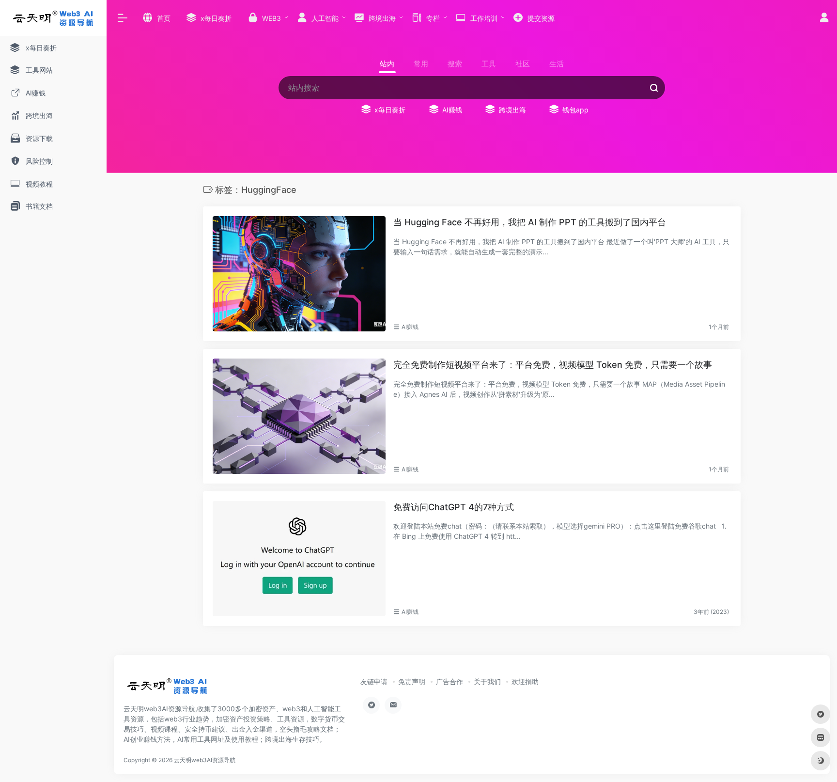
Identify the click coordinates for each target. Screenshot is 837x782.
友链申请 (374, 681)
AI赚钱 (410, 326)
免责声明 (411, 681)
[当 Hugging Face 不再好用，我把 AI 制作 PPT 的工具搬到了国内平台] (299, 273)
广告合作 (449, 681)
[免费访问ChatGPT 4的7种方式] (299, 558)
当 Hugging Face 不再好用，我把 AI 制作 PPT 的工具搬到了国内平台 (529, 222)
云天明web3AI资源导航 (204, 760)
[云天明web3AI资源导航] (167, 689)
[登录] (824, 18)
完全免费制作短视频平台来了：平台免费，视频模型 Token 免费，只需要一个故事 (552, 365)
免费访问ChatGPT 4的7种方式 (453, 507)
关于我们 (487, 681)
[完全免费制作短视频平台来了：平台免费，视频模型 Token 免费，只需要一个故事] (299, 416)
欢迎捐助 (525, 681)
